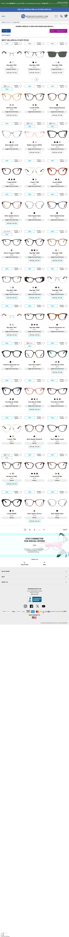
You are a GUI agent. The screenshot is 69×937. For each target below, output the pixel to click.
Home (3, 22)
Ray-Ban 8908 (34, 327)
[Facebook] (31, 608)
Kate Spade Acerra (12, 216)
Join (34, 545)
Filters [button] (5, 31)
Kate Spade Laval (11, 145)
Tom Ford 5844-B (57, 145)
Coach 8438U (57, 182)
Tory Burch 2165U (57, 402)
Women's (8, 22)
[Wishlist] (56, 16)
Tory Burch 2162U (11, 402)
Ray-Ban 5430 (34, 253)
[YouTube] (44, 608)
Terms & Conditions (32, 550)
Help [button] (3, 576)
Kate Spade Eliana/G (57, 108)
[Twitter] (38, 608)
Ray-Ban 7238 (57, 253)
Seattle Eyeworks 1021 (11, 365)
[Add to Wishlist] (20, 44)
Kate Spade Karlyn (57, 216)
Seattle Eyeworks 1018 (57, 327)
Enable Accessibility (62, 2)
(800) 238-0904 (24, 564)
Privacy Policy (40, 549)
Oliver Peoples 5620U (12, 253)
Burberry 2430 (11, 108)
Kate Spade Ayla (34, 216)
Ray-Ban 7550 (34, 65)
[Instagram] (25, 608)
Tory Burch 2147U (57, 365)
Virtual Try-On (12, 72)
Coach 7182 (34, 182)
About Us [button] (5, 582)
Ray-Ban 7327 (34, 290)
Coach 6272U (11, 182)
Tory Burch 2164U (34, 402)
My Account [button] (6, 571)
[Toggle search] (61, 16)
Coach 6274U (34, 108)
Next (65, 530)
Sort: (52, 31)
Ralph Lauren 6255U (34, 145)
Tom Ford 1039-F (34, 365)
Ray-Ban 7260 (57, 65)
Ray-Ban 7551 (12, 65)
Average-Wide (16, 22)
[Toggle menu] (3, 16)
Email (44, 564)
